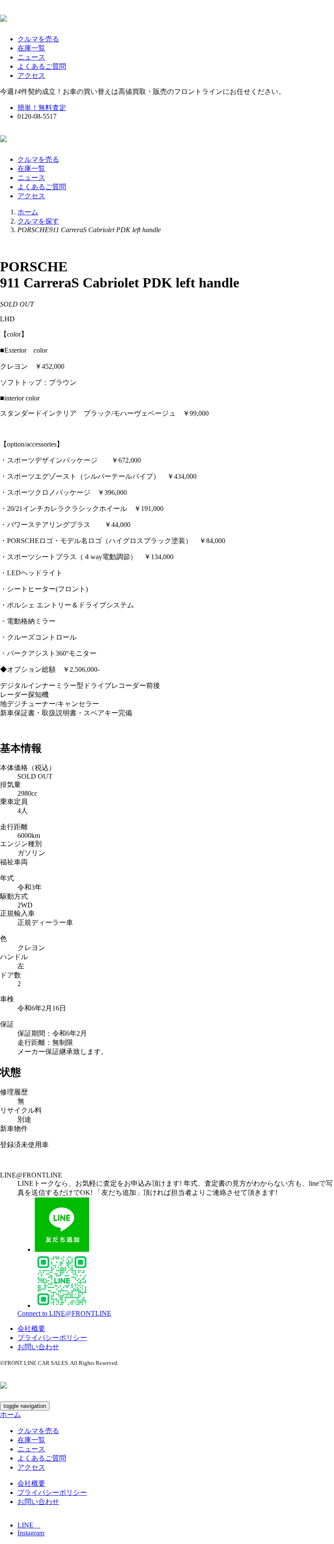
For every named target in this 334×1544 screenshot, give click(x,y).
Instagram (30, 1533)
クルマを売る (38, 39)
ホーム (27, 212)
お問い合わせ (38, 1347)
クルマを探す (38, 221)
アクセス (31, 75)
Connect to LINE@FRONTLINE (64, 1313)
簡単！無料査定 (41, 107)
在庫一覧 (31, 48)
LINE (28, 1525)
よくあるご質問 (41, 66)
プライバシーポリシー (52, 1337)
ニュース (31, 57)
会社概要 (31, 1328)
